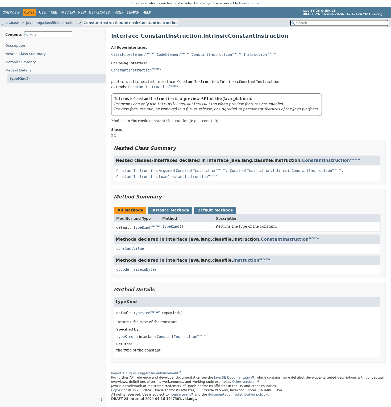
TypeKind (141, 227)
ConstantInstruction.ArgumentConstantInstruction (166, 170)
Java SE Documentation (233, 377)
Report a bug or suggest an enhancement (144, 373)
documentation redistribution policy (236, 394)
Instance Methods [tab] (170, 210)
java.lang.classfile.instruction (51, 23)
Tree (53, 12)
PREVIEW (150, 54)
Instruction (255, 54)
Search (133, 12)
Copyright (119, 390)
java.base (10, 23)
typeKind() (20, 78)
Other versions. (244, 382)
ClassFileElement (128, 54)
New (82, 12)
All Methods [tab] (130, 210)
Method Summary (20, 62)
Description (15, 46)
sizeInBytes (145, 269)
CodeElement (168, 54)
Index (118, 12)
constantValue (130, 248)
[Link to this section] (180, 148)
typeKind (170, 226)
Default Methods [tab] (215, 210)
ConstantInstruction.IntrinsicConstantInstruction (131, 23)
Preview (67, 12)
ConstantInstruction (212, 54)
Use (42, 12)
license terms (249, 3)
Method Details (18, 70)
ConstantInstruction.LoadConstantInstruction (162, 177)
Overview (11, 12)
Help (147, 12)
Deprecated (99, 12)
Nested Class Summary (25, 54)
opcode (122, 269)
